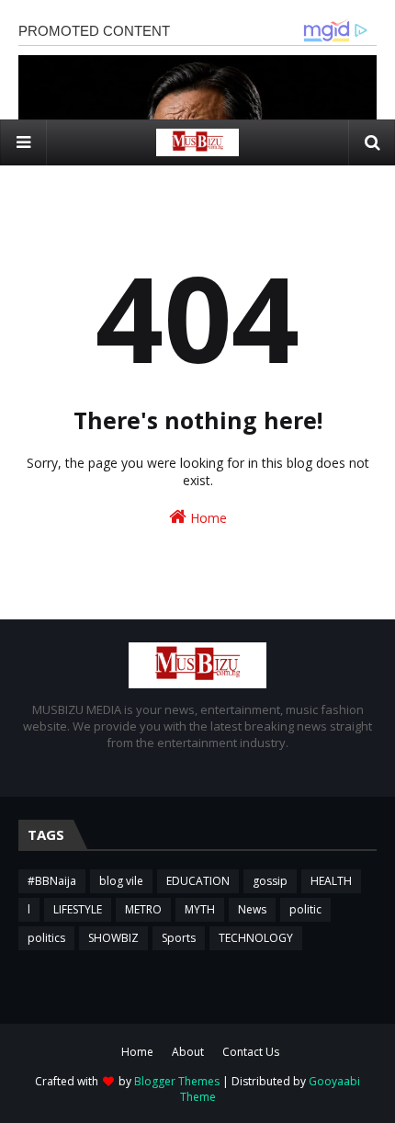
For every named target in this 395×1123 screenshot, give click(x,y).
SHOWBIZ (113, 938)
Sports (179, 938)
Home (206, 518)
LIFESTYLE (77, 909)
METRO (143, 909)
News (252, 909)
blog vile (121, 881)
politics (46, 938)
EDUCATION (198, 881)
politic (305, 909)
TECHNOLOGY (256, 938)
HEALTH (331, 881)
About (188, 1052)
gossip (270, 881)
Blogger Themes (177, 1081)
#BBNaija (52, 881)
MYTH (200, 909)
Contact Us (250, 1052)
